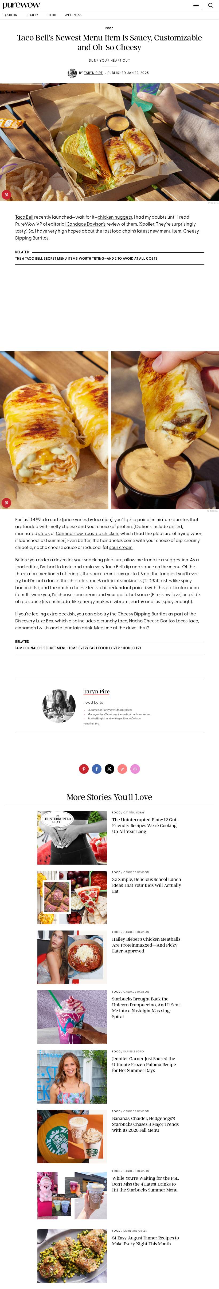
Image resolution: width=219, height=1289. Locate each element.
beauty (32, 15)
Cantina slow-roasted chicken (87, 534)
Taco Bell (24, 217)
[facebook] (96, 769)
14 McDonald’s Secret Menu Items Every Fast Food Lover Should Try (78, 648)
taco (122, 621)
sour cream (120, 548)
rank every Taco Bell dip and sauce (118, 567)
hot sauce (139, 595)
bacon (22, 588)
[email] (135, 769)
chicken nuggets (115, 217)
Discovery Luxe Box (34, 621)
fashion (10, 15)
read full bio (91, 723)
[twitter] (109, 769)
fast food (112, 231)
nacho (64, 588)
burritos (181, 520)
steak (44, 534)
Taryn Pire (93, 73)
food (52, 15)
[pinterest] (6, 195)
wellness (73, 15)
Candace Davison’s (86, 224)
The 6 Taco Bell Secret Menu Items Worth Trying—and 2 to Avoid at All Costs (86, 258)
